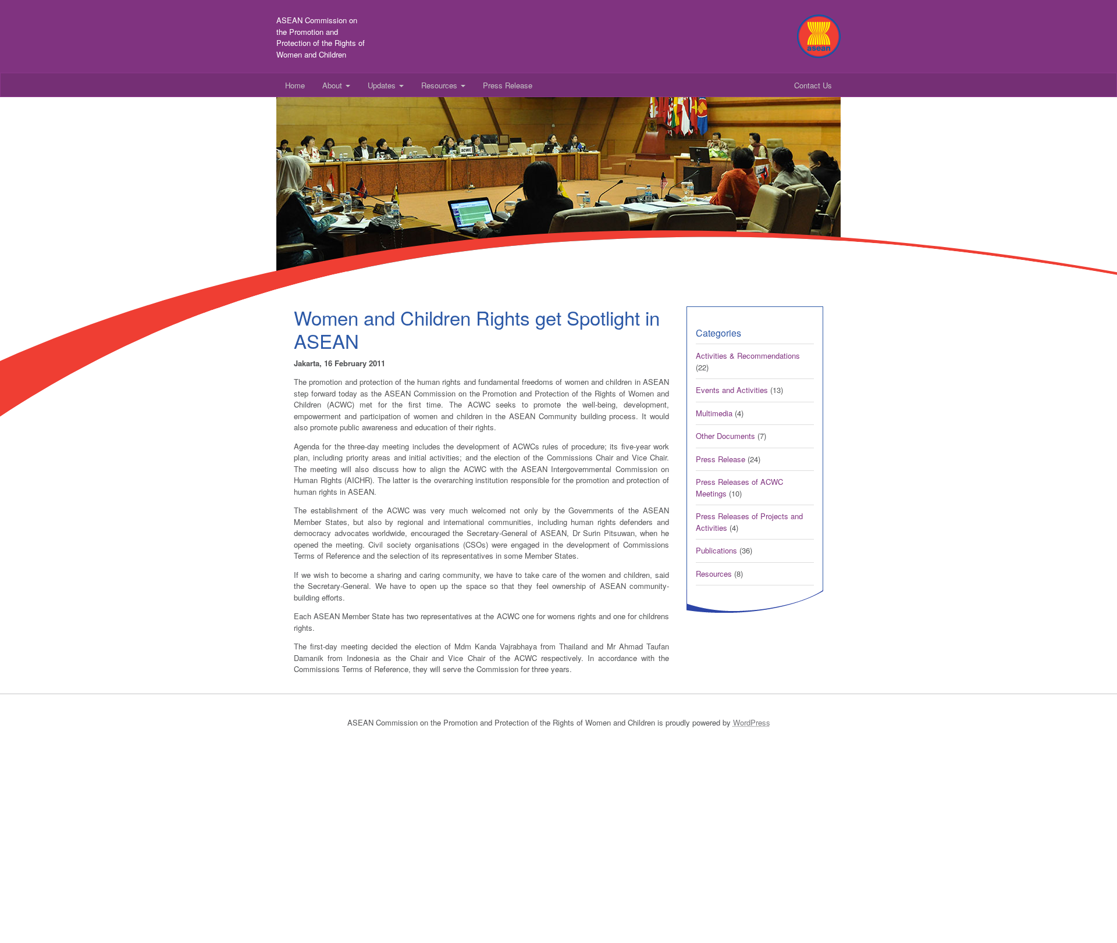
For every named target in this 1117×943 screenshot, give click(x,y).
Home (295, 85)
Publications (716, 550)
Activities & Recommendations (748, 355)
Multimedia (714, 413)
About (333, 85)
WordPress (751, 722)
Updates (383, 85)
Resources (440, 85)
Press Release (507, 85)
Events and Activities (732, 389)
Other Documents (725, 435)
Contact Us (813, 85)
